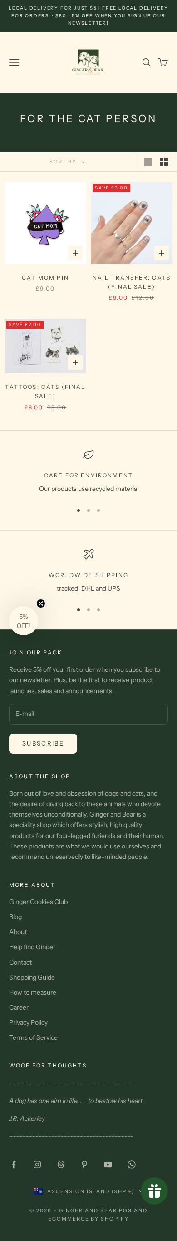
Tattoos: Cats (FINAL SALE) (45, 391)
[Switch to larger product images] (148, 161)
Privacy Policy (28, 1022)
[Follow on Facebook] (13, 1164)
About (18, 932)
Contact (20, 962)
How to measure (32, 992)
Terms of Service (33, 1037)
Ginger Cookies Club (38, 902)
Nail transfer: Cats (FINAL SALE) (132, 282)
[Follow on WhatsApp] (131, 1164)
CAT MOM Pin (45, 277)
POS (125, 1210)
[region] (88, 471)
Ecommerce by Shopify (88, 1218)
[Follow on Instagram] (37, 1164)
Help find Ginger (32, 947)
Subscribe (43, 743)
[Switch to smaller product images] (164, 161)
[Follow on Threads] (60, 1164)
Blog (15, 917)
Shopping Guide (32, 977)
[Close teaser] (40, 603)
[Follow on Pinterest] (84, 1164)
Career (19, 1007)
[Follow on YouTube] (108, 1164)
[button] (23, 620)
